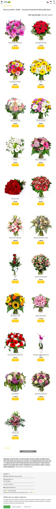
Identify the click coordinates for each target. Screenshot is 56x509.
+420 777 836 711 (9, 484)
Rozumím (7, 506)
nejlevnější (44, 15)
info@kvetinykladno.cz (10, 487)
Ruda (10, 5)
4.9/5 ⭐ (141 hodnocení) (9, 490)
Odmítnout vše (27, 506)
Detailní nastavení (16, 506)
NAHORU (7, 448)
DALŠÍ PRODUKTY (28, 451)
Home (5, 5)
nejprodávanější (36, 15)
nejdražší (50, 15)
